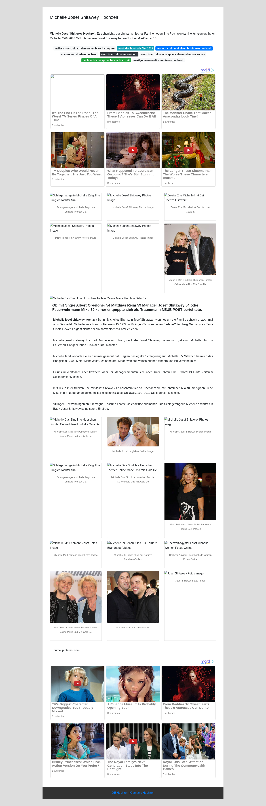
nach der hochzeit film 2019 (135, 48)
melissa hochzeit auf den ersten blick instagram (84, 48)
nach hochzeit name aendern (119, 54)
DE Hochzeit (120, 792)
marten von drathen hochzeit (79, 54)
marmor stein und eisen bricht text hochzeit (184, 48)
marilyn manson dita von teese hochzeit (158, 60)
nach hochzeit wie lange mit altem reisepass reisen (173, 54)
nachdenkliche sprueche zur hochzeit (106, 60)
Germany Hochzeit (142, 792)
